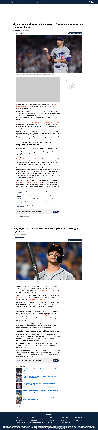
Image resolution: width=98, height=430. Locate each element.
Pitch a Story (33, 420)
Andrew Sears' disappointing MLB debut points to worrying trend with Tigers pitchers (37, 205)
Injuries (46, 2)
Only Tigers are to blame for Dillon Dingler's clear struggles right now (36, 198)
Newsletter (52, 2)
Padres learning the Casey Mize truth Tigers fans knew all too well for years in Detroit (38, 201)
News (19, 2)
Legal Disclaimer (20, 422)
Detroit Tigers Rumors (25, 216)
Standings (35, 2)
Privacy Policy (51, 420)
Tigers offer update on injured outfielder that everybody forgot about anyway (36, 195)
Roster (41, 2)
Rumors (24, 2)
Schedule (29, 2)
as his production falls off (47, 290)
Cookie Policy (78, 420)
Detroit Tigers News (25, 407)
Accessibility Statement (36, 422)
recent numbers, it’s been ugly (38, 299)
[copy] (24, 33)
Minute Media (8, 426)
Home (17, 216)
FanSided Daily (20, 420)
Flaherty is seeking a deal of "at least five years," (28, 159)
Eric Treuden (18, 30)
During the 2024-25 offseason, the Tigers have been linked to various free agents (37, 122)
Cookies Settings (65, 422)
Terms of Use (64, 420)
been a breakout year (21, 297)
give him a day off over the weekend (48, 315)
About (17, 417)
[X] (89, 1)
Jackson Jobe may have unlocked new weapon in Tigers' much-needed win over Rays (38, 191)
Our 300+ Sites (65, 417)
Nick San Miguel (19, 237)
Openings (32, 417)
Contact (50, 417)
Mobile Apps (78, 417)
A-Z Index (50, 422)
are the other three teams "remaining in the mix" (28, 182)
